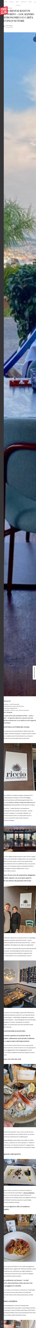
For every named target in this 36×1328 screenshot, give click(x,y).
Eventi (30, 1)
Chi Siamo (18, 5)
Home (5, 1)
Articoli (11, 1)
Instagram (9, 712)
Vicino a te (23, 1)
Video (17, 1)
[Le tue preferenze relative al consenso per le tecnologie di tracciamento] (34, 673)
